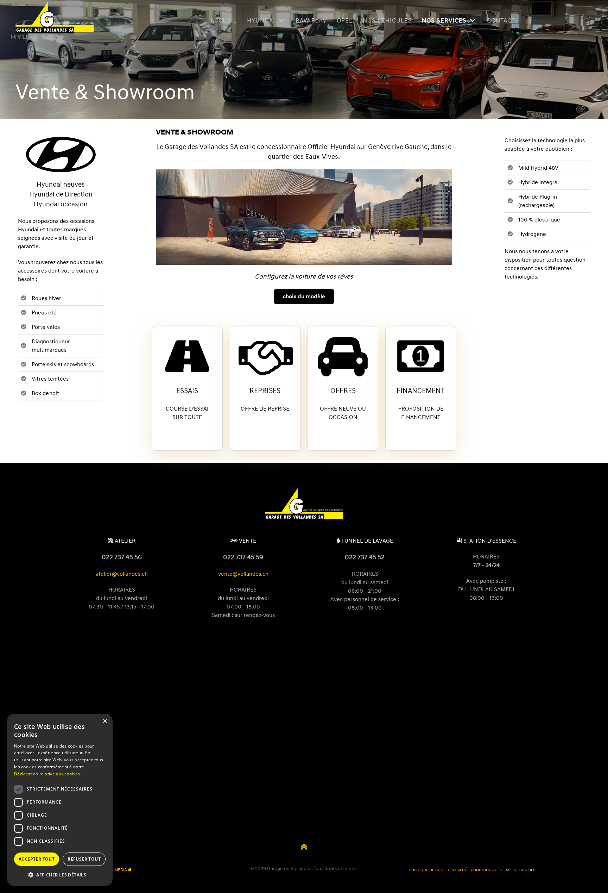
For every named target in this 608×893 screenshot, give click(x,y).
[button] (60, 874)
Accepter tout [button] (37, 859)
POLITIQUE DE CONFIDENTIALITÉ (438, 870)
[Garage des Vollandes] (304, 518)
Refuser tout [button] (84, 859)
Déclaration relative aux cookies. (47, 774)
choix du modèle (304, 296)
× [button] (104, 721)
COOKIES (527, 870)
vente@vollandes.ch (243, 573)
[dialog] (60, 800)
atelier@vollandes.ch (122, 573)
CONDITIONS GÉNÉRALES (493, 870)
